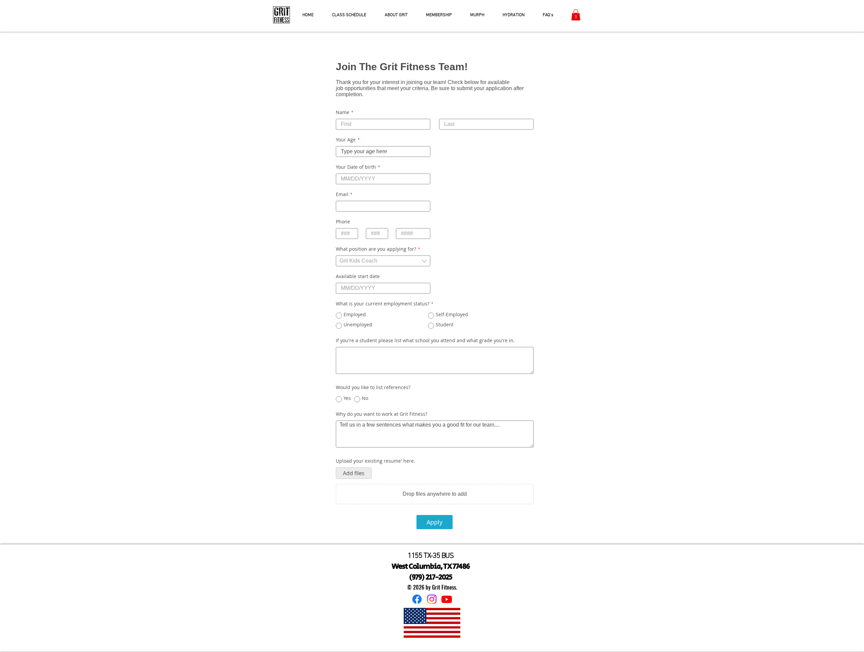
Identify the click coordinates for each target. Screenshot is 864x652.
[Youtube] (446, 599)
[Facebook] (417, 599)
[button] (575, 14)
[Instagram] (432, 599)
